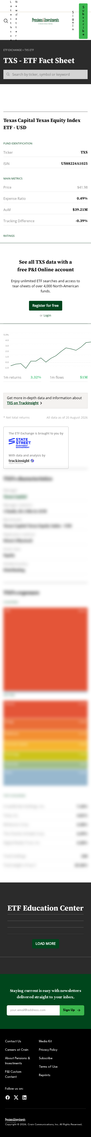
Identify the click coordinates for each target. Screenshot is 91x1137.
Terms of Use (48, 1067)
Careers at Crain (16, 1050)
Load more (46, 943)
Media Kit (45, 1041)
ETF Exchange (12, 50)
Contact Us (13, 1041)
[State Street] (20, 443)
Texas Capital (15, 496)
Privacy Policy (48, 1050)
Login (47, 315)
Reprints (44, 1075)
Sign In (73, 21)
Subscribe (83, 21)
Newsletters (16, 21)
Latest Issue (11, 21)
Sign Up (69, 1010)
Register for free (45, 305)
